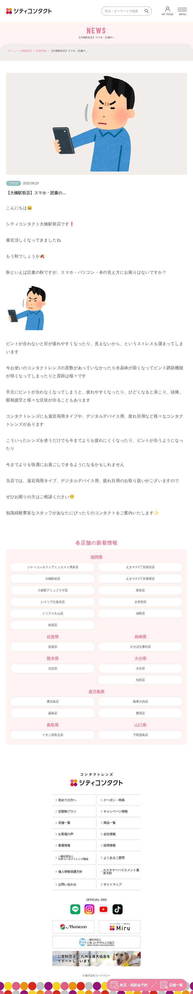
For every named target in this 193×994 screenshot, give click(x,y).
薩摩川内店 (140, 701)
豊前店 (140, 590)
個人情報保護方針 (70, 871)
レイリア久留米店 (53, 602)
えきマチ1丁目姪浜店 (140, 567)
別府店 (140, 680)
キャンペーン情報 (116, 811)
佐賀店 (52, 646)
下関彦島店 (140, 735)
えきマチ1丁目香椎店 (140, 578)
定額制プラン (67, 811)
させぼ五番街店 (140, 646)
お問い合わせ (67, 884)
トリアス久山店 (52, 613)
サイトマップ (113, 884)
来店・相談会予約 (134, 985)
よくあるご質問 (114, 858)
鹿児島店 (53, 701)
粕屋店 (52, 625)
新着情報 (41, 50)
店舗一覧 (176, 985)
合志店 (52, 668)
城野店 (140, 613)
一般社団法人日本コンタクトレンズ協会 (73, 857)
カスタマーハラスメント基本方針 (121, 871)
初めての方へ (67, 800)
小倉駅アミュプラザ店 (53, 590)
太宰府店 (140, 602)
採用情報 (110, 845)
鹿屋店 (140, 713)
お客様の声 (65, 834)
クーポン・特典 (114, 800)
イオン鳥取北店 (52, 735)
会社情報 (110, 834)
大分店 (140, 668)
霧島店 (52, 713)
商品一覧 (110, 823)
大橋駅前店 (26, 50)
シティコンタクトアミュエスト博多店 (52, 567)
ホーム (12, 50)
